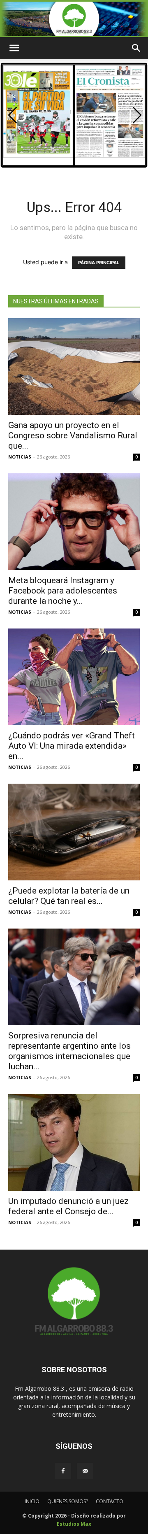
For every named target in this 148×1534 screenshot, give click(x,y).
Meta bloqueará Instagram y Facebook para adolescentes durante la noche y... (62, 590)
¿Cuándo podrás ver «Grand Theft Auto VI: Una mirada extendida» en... (71, 746)
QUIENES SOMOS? (67, 1501)
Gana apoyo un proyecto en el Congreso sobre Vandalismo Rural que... (72, 435)
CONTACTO (109, 1501)
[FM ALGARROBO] (74, 19)
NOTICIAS (19, 457)
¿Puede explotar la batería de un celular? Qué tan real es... (69, 896)
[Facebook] (63, 1471)
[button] (137, 115)
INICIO (32, 1501)
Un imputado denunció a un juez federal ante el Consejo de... (68, 1206)
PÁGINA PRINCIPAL (98, 262)
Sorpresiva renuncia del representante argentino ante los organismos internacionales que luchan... (69, 1051)
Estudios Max (74, 1523)
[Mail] (85, 1471)
